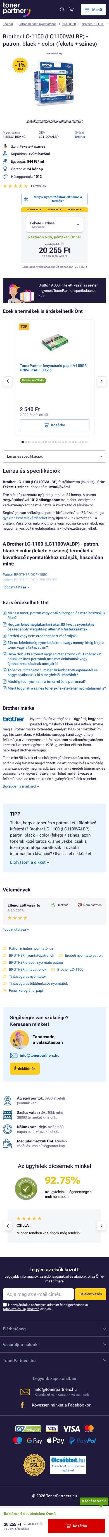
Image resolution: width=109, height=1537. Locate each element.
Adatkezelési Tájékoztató (21, 1309)
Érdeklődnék (24, 1068)
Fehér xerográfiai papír (26, 990)
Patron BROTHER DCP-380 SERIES (30, 580)
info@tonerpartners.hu (40, 1055)
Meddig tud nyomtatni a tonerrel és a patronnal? (47, 681)
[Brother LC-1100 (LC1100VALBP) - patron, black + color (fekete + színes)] (54, 112)
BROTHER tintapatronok (27, 969)
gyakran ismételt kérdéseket (25, 518)
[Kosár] (71, 9)
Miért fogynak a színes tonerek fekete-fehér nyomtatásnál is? (57, 688)
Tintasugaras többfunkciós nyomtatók (38, 983)
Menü (97, 10)
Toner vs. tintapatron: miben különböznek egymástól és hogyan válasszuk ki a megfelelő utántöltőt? (53, 672)
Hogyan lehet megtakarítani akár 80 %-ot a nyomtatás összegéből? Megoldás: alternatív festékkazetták (51, 626)
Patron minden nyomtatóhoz (37, 24)
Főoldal (8, 24)
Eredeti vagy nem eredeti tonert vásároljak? (42, 636)
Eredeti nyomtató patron (84, 955)
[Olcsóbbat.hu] (68, 1460)
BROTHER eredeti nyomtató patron (36, 962)
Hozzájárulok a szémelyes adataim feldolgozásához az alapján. (46, 1307)
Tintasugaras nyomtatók (28, 976)
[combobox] (54, 224)
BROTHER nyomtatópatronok (31, 955)
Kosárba (80, 1526)
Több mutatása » (16, 929)
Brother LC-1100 (93, 24)
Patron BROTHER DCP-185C (25, 574)
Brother (80, 137)
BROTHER (69, 24)
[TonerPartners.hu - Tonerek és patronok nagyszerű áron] (17, 10)
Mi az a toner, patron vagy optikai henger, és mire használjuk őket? (56, 615)
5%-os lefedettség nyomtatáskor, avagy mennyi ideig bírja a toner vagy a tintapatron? (56, 645)
